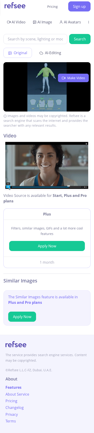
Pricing (52, 6)
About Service (17, 394)
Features (13, 387)
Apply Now (47, 246)
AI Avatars (72, 22)
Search (80, 39)
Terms (10, 421)
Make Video (75, 78)
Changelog (14, 407)
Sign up (79, 6)
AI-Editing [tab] (52, 52)
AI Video (19, 22)
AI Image (44, 22)
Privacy (11, 414)
